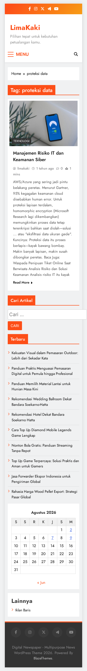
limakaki (23, 168)
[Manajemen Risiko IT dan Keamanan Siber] (43, 123)
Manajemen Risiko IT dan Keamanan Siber (38, 156)
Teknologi (21, 141)
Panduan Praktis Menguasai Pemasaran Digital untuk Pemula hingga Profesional (42, 371)
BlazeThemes (43, 658)
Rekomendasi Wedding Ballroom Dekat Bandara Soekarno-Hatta (42, 401)
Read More (21, 282)
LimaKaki (25, 27)
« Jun (41, 582)
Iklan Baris (22, 610)
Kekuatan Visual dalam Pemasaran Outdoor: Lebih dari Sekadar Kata (45, 355)
